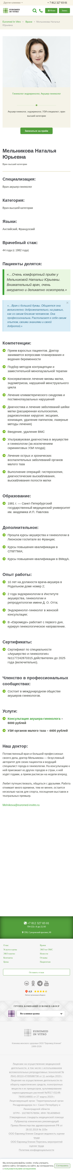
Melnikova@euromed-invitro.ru (21, 804)
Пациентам (45, 962)
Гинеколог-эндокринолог (25, 93)
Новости (44, 953)
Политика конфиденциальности (36, 1150)
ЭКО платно (9, 953)
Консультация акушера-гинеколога (34, 718)
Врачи (28, 21)
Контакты (8, 957)
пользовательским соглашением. (20, 1169)
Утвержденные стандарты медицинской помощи (37, 1117)
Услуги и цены (10, 949)
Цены (6, 962)
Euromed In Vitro (12, 21)
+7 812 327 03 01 (37, 923)
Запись (64, 10)
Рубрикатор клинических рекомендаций (36, 1121)
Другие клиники (12, 2)
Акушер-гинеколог (51, 93)
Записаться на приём (36, 131)
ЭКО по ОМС (46, 949)
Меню (52, 10)
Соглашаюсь (62, 1165)
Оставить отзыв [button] (36, 972)
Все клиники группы (30, 1013)
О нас (6, 945)
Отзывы (43, 957)
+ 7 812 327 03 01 (57, 2)
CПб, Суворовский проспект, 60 (37, 932)
